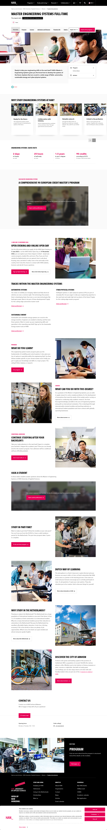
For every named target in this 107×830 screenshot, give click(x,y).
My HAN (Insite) (82, 785)
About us (58, 782)
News (57, 795)
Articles (57, 798)
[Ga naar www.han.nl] (14, 3)
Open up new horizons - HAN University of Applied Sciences (25, 9)
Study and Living (42, 3)
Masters (43, 9)
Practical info (57, 29)
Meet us (35, 798)
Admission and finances (43, 29)
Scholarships (37, 795)
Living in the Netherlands (40, 792)
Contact (57, 792)
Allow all (95, 809)
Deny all (95, 819)
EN (92, 3)
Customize (94, 814)
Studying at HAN (38, 785)
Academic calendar (83, 795)
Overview (15, 29)
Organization (59, 788)
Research (53, 3)
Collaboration (65, 3)
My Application (81, 798)
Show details (22, 827)
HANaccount (81, 788)
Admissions (36, 788)
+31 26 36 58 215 (59, 726)
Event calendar (59, 801)
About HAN (58, 785)
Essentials (80, 782)
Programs (30, 3)
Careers (32, 29)
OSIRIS (79, 792)
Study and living (38, 782)
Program (24, 29)
